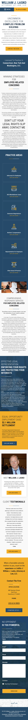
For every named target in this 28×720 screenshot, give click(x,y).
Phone (4, 654)
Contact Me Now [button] (13, 48)
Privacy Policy (17, 714)
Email (4, 647)
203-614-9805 (22, 9)
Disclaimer (4, 680)
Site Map (10, 714)
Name (4, 639)
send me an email (14, 404)
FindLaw (21, 716)
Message (4, 662)
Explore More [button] (14, 177)
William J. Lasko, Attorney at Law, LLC (15, 711)
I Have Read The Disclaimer (11, 684)
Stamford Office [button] (13, 610)
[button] (7, 9)
